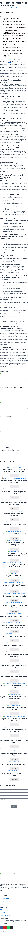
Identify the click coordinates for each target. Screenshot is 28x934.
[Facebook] (1, 927)
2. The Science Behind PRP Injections (13, 23)
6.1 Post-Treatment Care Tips (13, 50)
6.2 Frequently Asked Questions (14, 52)
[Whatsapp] (8, 927)
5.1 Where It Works (10, 44)
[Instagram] (11, 927)
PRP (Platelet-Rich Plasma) (15, 62)
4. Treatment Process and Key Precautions (15, 33)
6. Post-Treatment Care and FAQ (12, 49)
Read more (14, 475)
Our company (3, 330)
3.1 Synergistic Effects (11, 30)
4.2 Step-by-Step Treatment (13, 38)
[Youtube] (5, 927)
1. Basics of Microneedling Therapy (12, 18)
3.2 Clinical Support (11, 32)
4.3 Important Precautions (13, 40)
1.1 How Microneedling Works (13, 20)
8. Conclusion (7, 56)
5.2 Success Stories (11, 46)
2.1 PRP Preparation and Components (15, 24)
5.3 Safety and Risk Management (14, 47)
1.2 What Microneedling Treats (13, 21)
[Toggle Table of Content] (1, 16)
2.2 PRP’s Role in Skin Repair (13, 26)
